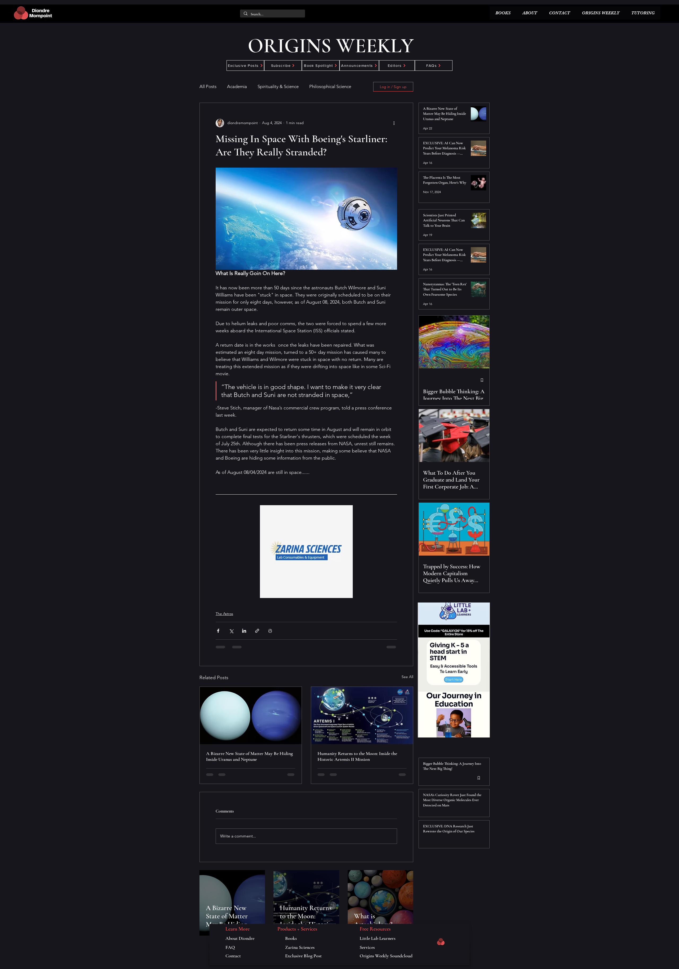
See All (407, 676)
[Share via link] (257, 630)
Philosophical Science (330, 86)
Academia (237, 86)
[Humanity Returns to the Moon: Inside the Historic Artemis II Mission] (362, 715)
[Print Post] (270, 630)
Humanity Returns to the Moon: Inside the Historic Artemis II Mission (357, 756)
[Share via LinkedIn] (244, 630)
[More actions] (394, 123)
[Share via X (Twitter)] (231, 630)
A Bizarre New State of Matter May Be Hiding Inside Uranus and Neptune (249, 756)
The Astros (224, 613)
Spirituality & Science (278, 86)
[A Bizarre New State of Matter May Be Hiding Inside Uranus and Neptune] (251, 715)
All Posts (207, 86)
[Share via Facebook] (218, 630)
